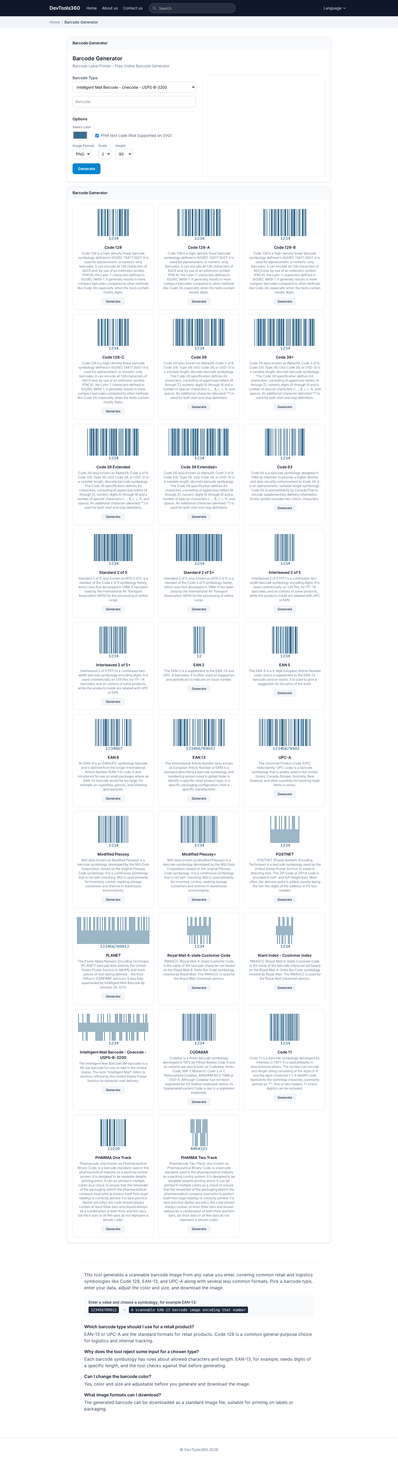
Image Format (83, 146)
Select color (82, 127)
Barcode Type (85, 77)
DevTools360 (65, 8)
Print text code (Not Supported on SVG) (136, 135)
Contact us (132, 8)
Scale (102, 146)
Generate (86, 168)
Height (120, 146)
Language (332, 8)
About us (110, 8)
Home (91, 8)
